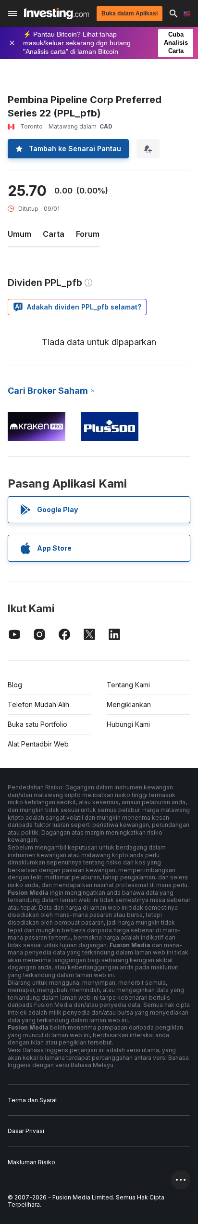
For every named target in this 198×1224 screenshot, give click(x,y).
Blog (15, 685)
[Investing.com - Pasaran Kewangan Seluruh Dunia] (56, 13)
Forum (87, 234)
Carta (53, 234)
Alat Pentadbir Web (38, 744)
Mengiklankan (129, 704)
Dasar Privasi (26, 1130)
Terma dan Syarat (32, 1100)
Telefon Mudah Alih (38, 704)
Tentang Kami (128, 685)
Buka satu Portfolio (37, 724)
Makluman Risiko (31, 1162)
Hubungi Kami (128, 724)
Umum (19, 234)
